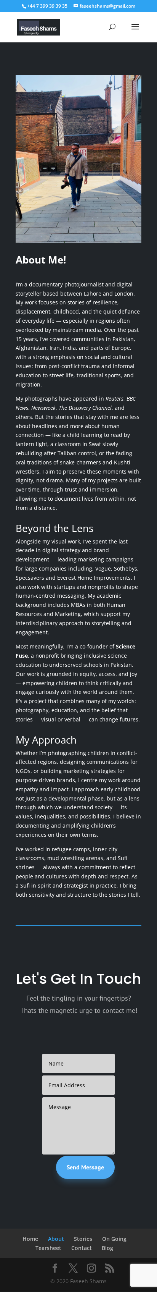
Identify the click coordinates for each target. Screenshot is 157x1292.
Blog (107, 1248)
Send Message (85, 1167)
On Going (114, 1238)
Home (30, 1238)
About (56, 1238)
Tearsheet (48, 1248)
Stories (83, 1238)
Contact (81, 1248)
